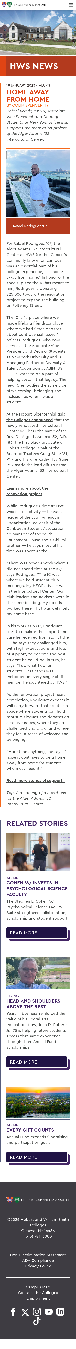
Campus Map (38, 1286)
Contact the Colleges (38, 1292)
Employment (38, 1298)
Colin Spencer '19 (30, 105)
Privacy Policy (38, 1265)
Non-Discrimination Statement (38, 1254)
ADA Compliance (38, 1260)
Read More (23, 933)
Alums (44, 85)
